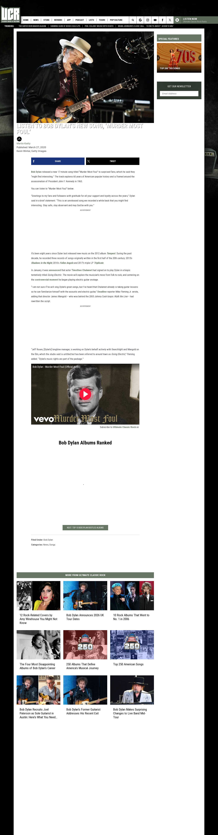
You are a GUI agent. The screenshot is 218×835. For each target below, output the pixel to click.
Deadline (102, 291)
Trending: (9, 26)
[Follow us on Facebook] (162, 20)
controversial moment (46, 279)
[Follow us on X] (170, 20)
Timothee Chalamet (81, 270)
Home (25, 20)
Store (46, 20)
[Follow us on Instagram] (147, 20)
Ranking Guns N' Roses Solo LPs (65, 26)
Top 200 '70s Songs (170, 68)
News (36, 20)
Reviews (58, 20)
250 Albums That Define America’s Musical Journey (82, 666)
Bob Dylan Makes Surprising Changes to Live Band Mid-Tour (130, 713)
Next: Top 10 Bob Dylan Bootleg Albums (85, 527)
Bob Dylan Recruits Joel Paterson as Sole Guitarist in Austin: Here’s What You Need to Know (37, 713)
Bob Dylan (36, 171)
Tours (102, 20)
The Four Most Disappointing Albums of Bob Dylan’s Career (37, 666)
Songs (52, 545)
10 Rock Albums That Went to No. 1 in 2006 (131, 617)
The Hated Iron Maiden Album (32, 26)
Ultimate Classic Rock (124, 427)
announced (55, 270)
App (69, 20)
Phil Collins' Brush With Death (99, 26)
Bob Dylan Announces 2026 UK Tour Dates (85, 617)
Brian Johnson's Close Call (131, 26)
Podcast (79, 20)
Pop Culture (116, 20)
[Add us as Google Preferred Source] (140, 20)
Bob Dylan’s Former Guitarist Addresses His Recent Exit (83, 711)
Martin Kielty (23, 143)
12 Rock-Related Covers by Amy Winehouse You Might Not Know (38, 619)
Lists (91, 20)
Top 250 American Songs (128, 664)
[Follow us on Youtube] (155, 20)
